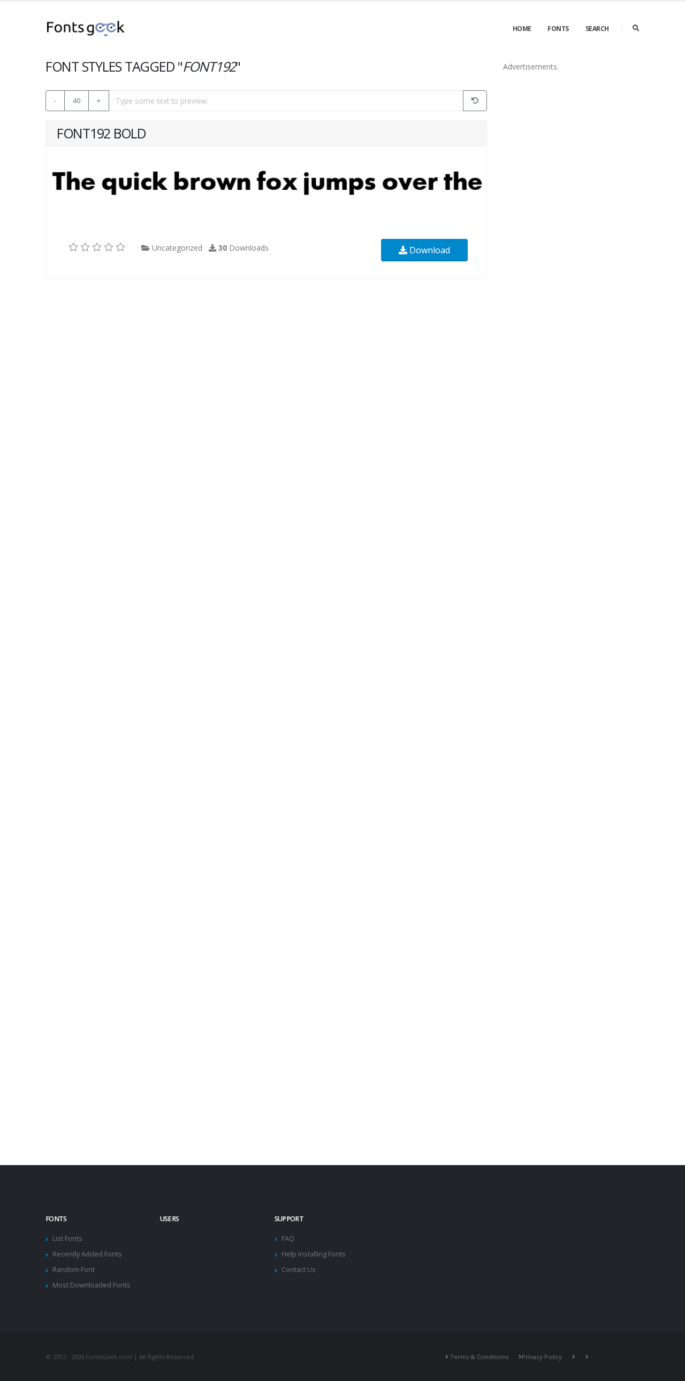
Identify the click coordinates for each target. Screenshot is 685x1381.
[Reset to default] (475, 100)
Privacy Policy (542, 1357)
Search (597, 28)
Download (428, 250)
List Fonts (67, 1238)
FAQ (287, 1238)
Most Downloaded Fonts (91, 1285)
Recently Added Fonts (87, 1254)
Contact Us (298, 1269)
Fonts (558, 28)
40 (76, 100)
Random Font (73, 1269)
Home (522, 28)
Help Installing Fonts (313, 1254)
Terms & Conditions (479, 1357)
